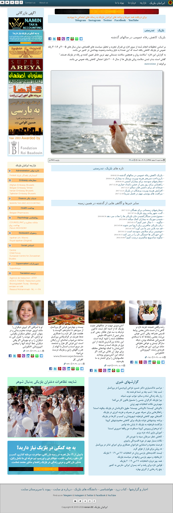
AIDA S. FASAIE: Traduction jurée (25, 281)
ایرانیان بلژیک (157, 2)
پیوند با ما (119, 3)
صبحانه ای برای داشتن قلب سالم (146, 187)
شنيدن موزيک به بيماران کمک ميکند (145, 219)
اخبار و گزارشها (138, 490)
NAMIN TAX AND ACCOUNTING (25, 203)
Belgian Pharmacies (19, 213)
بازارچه (143, 3)
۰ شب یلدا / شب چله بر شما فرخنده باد (145, 392)
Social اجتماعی (27, 245)
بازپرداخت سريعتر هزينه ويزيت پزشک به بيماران (139, 178)
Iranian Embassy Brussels (21, 190)
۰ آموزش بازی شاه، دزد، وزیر (150, 433)
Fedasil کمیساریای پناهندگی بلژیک (23, 175)
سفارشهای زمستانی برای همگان (146, 210)
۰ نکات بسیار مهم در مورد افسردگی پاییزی (144, 441)
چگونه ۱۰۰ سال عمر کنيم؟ (149, 222)
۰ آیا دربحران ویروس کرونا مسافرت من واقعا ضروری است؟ (136, 429)
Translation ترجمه (28, 273)
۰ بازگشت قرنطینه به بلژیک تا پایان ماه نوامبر (142, 424)
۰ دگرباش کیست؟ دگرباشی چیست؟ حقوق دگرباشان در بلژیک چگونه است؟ (128, 408)
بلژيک (161, 31)
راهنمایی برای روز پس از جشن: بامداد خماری (140, 184)
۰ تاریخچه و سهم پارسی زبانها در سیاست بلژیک (140, 457)
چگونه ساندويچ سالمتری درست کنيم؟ (144, 237)
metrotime (150, 64)
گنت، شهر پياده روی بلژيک (150, 213)
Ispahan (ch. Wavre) (19, 238)
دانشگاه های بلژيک (85, 490)
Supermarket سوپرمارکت (27, 263)
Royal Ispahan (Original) (21, 240)
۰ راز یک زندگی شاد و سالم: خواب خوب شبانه (142, 396)
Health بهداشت (27, 208)
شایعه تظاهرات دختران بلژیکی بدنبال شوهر (46, 382)
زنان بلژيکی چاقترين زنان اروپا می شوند (143, 225)
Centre (13, 250)
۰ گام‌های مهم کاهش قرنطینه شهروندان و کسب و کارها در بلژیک (133, 416)
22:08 (131, 160)
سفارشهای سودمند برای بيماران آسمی (143, 181)
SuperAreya (15, 268)
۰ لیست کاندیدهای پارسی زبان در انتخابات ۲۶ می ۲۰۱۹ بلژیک (133, 453)
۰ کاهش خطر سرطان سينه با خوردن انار (145, 437)
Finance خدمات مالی (27, 198)
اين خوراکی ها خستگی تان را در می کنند (143, 235)
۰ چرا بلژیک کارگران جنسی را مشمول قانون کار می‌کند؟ (138, 400)
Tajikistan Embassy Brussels (23, 193)
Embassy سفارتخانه (27, 180)
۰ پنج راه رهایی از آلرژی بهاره (150, 469)
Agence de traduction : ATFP (23, 278)
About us (43, 2)
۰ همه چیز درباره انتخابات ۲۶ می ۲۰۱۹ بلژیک (142, 461)
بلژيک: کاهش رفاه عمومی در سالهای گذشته (141, 175)
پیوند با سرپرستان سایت (36, 490)
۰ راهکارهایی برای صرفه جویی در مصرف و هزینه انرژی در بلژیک (133, 412)
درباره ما (132, 3)
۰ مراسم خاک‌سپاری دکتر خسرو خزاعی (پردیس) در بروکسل (135, 388)
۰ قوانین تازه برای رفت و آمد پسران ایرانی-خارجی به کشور (136, 465)
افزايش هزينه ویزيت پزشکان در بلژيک (144, 191)
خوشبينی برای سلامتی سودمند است (145, 231)
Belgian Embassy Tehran (21, 188)
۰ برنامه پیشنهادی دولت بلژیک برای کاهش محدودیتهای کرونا (135, 420)
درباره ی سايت (62, 490)
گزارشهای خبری (127, 382)
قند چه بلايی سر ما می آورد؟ (148, 228)
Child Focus (15, 253)
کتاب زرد (121, 490)
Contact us (30, 2)
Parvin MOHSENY (18, 228)
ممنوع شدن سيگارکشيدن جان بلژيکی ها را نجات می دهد (135, 216)
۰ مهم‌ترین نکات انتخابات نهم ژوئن (147, 404)
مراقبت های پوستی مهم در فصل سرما (143, 194)
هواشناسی (106, 490)
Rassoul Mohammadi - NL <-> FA (25, 289)
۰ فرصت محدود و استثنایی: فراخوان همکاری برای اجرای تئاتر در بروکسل (130, 445)
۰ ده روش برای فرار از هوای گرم (148, 449)
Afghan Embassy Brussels (22, 185)
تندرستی (149, 31)
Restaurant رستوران (28, 233)
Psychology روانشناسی (27, 217)
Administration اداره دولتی (27, 170)
